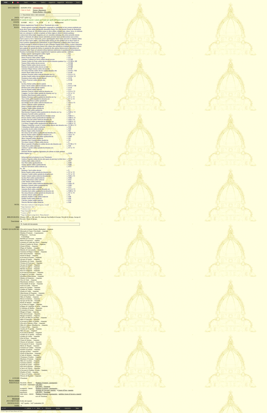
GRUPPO (38, 385)
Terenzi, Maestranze (39, 10)
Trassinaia (47, 386)
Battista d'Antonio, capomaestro (46, 383)
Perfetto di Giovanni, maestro (46, 390)
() (30, 17)
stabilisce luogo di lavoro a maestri (70, 394)
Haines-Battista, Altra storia (42, 12)
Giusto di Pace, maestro (65, 390)
